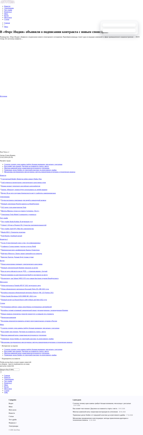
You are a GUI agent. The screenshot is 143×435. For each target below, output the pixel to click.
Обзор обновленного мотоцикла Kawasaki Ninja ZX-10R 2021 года (25, 289)
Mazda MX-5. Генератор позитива (13, 232)
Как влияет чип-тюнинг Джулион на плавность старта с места (26, 166)
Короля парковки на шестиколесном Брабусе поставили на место (24, 275)
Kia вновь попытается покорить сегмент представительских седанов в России (29, 321)
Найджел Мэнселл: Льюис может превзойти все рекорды (21, 253)
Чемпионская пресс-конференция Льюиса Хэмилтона (20, 250)
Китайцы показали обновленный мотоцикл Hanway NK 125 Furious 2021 (27, 292)
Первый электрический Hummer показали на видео (19, 268)
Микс (6, 14)
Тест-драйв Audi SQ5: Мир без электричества (17, 229)
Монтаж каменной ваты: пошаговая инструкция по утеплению (26, 168)
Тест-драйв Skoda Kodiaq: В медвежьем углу (17, 221)
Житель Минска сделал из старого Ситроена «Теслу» (20, 211)
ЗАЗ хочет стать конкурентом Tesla (13, 207)
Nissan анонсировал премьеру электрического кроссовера (21, 264)
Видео (6, 16)
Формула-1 (8, 12)
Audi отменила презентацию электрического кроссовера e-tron (23, 182)
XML (6, 392)
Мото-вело (8, 17)
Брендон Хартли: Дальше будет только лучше (17, 257)
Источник (3, 96)
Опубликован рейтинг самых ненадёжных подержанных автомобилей (26, 307)
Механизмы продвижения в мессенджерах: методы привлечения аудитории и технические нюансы (39, 172)
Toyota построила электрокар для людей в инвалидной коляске (23, 200)
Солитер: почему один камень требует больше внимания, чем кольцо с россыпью (33, 164)
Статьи (6, 19)
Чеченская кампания (8, 317)
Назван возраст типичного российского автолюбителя (20, 186)
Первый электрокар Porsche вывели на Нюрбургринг (20, 204)
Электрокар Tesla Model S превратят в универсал (18, 214)
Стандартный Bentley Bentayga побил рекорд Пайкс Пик (21, 179)
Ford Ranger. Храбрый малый (11, 236)
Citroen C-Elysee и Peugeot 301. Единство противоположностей (23, 225)
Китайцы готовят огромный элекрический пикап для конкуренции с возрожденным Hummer (34, 310)
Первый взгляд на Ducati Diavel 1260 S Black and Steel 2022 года (24, 300)
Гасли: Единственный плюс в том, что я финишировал (21, 243)
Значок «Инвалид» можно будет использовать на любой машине (24, 190)
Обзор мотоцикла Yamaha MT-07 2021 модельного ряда (21, 285)
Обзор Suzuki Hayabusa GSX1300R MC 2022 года (18, 296)
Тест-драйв (8, 10)
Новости (7, 6)
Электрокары (9, 8)
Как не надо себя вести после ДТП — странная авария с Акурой (24, 271)
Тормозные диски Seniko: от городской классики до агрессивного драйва (30, 170)
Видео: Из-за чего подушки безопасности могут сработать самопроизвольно (28, 193)
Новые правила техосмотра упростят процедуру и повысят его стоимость (27, 314)
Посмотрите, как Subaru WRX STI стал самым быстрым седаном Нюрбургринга (30, 278)
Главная (7, 23)
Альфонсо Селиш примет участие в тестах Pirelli (18, 246)
